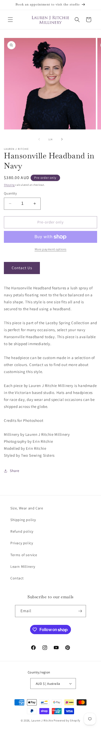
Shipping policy (23, 519)
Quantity (10, 193)
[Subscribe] (80, 611)
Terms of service (23, 555)
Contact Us (22, 267)
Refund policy (21, 531)
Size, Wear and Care (26, 508)
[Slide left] (39, 139)
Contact (17, 578)
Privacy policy (21, 543)
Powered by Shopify (67, 720)
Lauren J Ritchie (42, 720)
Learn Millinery (22, 566)
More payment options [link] (51, 249)
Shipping (9, 185)
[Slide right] (62, 139)
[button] (10, 19)
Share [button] (14, 470)
